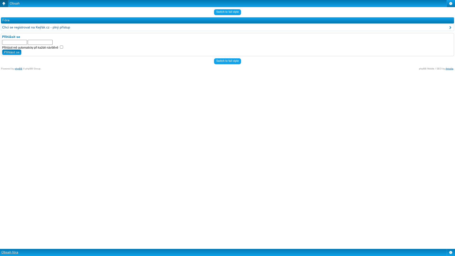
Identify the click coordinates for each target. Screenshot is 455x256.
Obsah (15, 3)
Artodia (449, 68)
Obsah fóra (9, 252)
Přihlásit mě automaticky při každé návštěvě (30, 47)
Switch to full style (227, 12)
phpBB (18, 68)
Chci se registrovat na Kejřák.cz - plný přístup (36, 27)
